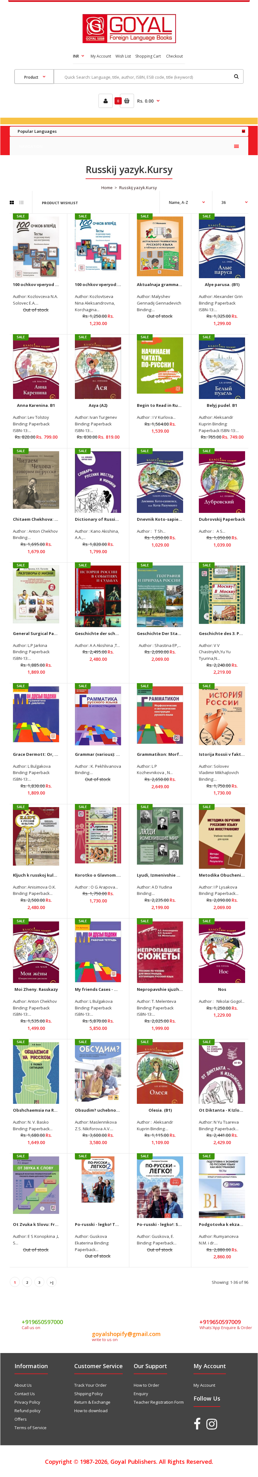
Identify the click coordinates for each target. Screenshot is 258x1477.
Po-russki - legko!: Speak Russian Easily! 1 (180, 1224)
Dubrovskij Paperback (222, 519)
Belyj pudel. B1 (222, 405)
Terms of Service (30, 1427)
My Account (101, 56)
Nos (222, 989)
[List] (21, 202)
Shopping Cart (148, 56)
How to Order (146, 1385)
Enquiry (141, 1393)
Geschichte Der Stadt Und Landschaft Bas (181, 633)
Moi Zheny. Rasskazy (36, 989)
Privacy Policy (27, 1402)
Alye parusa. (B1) (222, 284)
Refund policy (27, 1410)
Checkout (174, 56)
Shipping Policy (88, 1393)
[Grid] (12, 202)
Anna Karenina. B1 (36, 405)
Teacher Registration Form (159, 1402)
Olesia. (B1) (160, 1110)
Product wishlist (60, 202)
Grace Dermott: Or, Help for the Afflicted (56, 754)
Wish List (123, 56)
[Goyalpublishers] (129, 41)
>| (52, 1282)
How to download (91, 1410)
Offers (20, 1419)
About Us (23, 1385)
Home (107, 187)
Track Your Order (90, 1385)
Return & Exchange (92, 1402)
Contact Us (24, 1393)
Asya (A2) (98, 405)
